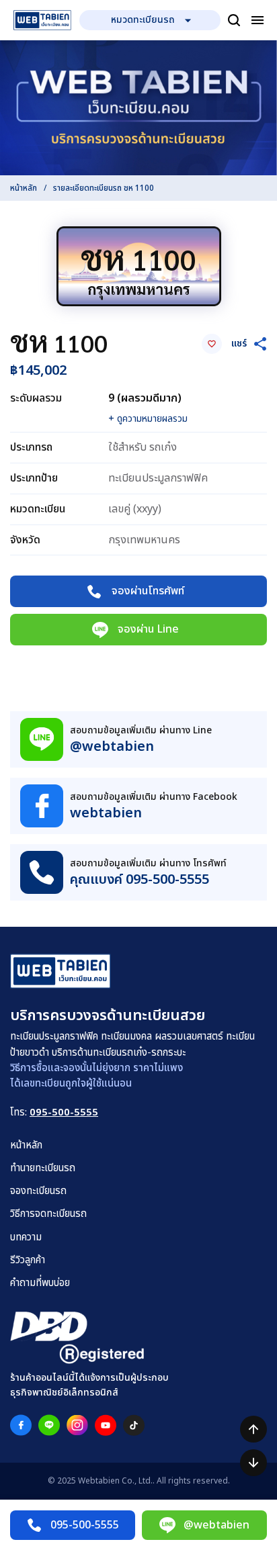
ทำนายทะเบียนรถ (42, 1168)
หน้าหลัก (23, 188)
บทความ (26, 1237)
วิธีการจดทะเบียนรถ (48, 1214)
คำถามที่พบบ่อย (40, 1283)
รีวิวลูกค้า (27, 1260)
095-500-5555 (64, 1112)
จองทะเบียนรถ (38, 1191)
